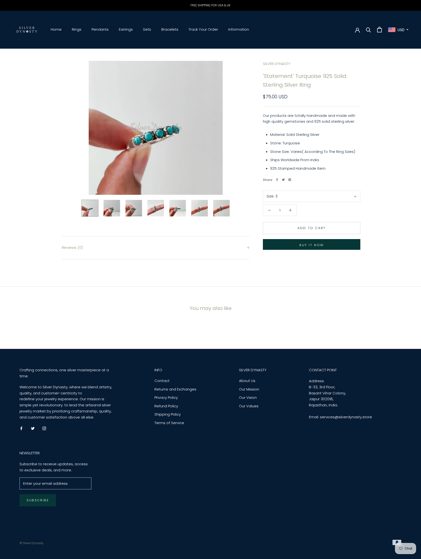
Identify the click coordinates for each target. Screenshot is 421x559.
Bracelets (169, 29)
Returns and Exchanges (175, 389)
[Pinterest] (289, 179)
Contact (162, 380)
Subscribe (38, 500)
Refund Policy (166, 406)
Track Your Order (203, 29)
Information (238, 29)
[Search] (368, 29)
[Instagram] (44, 428)
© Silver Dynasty (31, 543)
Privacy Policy (166, 397)
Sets (147, 29)
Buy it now (311, 245)
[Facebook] (277, 179)
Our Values (248, 406)
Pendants (100, 29)
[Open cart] (379, 29)
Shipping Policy (167, 414)
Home (56, 29)
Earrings (126, 29)
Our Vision (248, 397)
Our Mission (249, 389)
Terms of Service (169, 422)
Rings (76, 29)
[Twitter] (283, 179)
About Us (247, 380)
